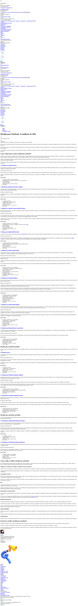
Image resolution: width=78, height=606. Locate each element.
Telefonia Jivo (3, 20)
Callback (9, 16)
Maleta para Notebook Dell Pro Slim (10, 232)
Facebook (2, 568)
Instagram (18, 12)
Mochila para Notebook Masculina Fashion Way (13, 442)
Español (7, 65)
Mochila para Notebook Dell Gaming (10, 250)
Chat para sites (4, 12)
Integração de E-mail (4, 572)
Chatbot (9, 12)
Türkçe (4, 65)
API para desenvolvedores (5, 592)
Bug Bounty (2, 594)
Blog (1, 36)
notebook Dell (24, 234)
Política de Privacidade (4, 588)
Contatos (2, 590)
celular (33, 496)
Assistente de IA (9, 7)
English (1, 65)
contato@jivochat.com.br (5, 595)
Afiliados (2, 33)
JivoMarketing (4, 16)
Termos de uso (3, 587)
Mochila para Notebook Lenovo (9, 165)
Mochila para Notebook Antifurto (9, 278)
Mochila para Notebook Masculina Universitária (13, 420)
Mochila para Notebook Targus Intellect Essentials (13, 208)
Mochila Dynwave (6, 352)
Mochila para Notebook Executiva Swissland (12, 186)
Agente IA (3, 7)
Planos (1, 32)
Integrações (18, 20)
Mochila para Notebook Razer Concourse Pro (12, 328)
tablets (73, 238)
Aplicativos (2, 35)
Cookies (1, 589)
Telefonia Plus (23, 20)
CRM (34, 20)
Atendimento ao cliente (4, 9)
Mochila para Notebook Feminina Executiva (12, 395)
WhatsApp (13, 12)
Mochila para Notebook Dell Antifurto (11, 304)
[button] (39, 3)
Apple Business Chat (4, 577)
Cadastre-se (3, 126)
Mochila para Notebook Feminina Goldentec (12, 375)
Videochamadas (30, 20)
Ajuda (1, 34)
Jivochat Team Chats (11, 20)
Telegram (22, 12)
